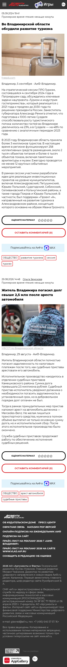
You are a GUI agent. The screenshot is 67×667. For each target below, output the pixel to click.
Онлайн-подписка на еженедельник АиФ (32, 531)
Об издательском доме (19, 522)
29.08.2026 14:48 (11, 279)
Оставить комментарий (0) (34, 232)
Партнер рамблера (30, 651)
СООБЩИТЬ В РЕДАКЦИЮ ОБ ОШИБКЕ (27, 555)
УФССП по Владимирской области (22, 348)
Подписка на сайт (16, 536)
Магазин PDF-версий (41, 527)
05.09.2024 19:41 (11, 13)
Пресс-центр (47, 522)
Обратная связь (14, 527)
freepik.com (8, 77)
